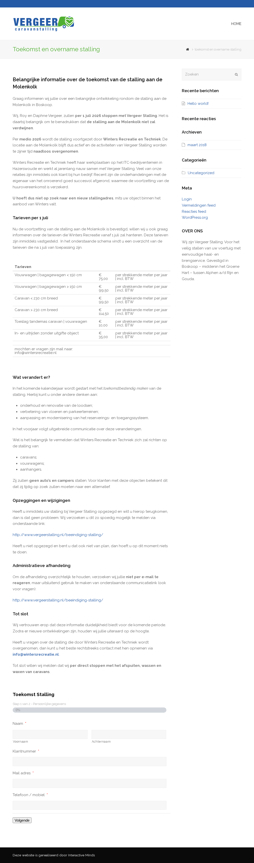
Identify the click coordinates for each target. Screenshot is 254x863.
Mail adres (23, 773)
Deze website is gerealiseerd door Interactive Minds (54, 855)
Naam (19, 723)
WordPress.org (195, 217)
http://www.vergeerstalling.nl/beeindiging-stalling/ (58, 535)
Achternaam (101, 741)
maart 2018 (197, 145)
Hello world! (198, 103)
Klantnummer (26, 751)
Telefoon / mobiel (30, 795)
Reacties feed (194, 211)
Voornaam (20, 741)
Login (187, 199)
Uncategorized (201, 173)
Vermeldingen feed (199, 205)
